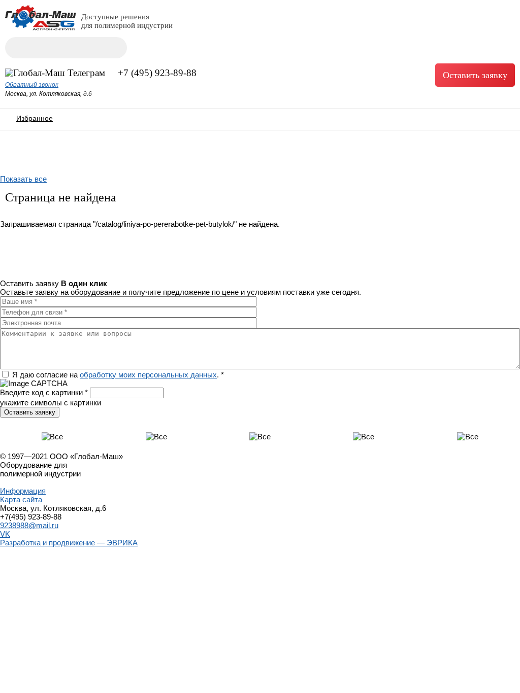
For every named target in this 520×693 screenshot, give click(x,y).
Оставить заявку (475, 75)
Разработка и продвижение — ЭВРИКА (69, 542)
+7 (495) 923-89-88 (157, 72)
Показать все (23, 179)
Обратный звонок (31, 84)
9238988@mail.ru (29, 525)
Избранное (34, 118)
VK (5, 534)
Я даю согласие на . (118, 374)
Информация (23, 491)
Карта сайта (21, 499)
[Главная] (40, 27)
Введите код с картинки (44, 392)
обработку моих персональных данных (148, 374)
